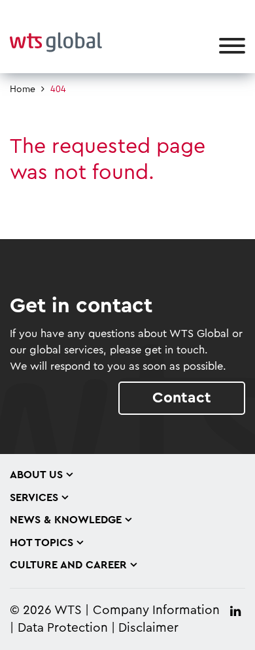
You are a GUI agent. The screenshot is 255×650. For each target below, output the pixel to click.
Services (34, 498)
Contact (181, 397)
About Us (36, 475)
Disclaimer (148, 628)
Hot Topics (41, 543)
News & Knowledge (66, 520)
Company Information (156, 610)
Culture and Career (68, 565)
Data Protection (63, 628)
